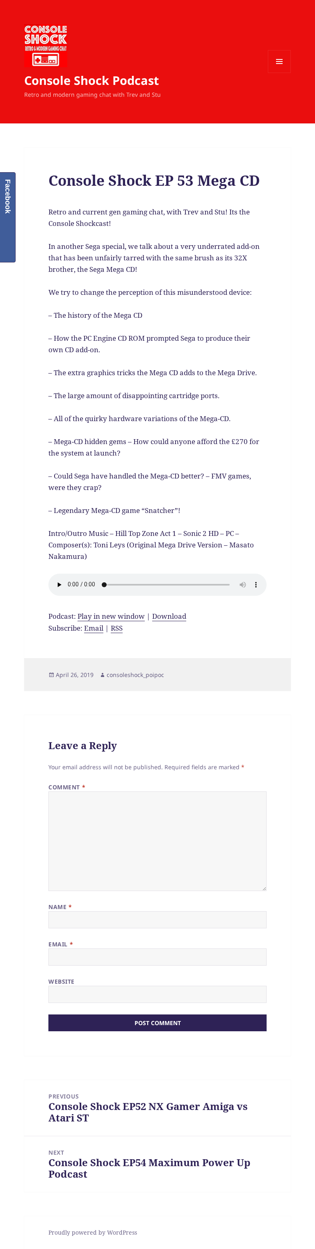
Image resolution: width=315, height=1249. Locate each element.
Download (169, 616)
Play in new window (111, 616)
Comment (66, 787)
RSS (117, 628)
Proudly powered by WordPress (92, 1232)
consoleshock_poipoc (135, 675)
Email (93, 628)
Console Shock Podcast (91, 80)
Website (61, 981)
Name (60, 907)
